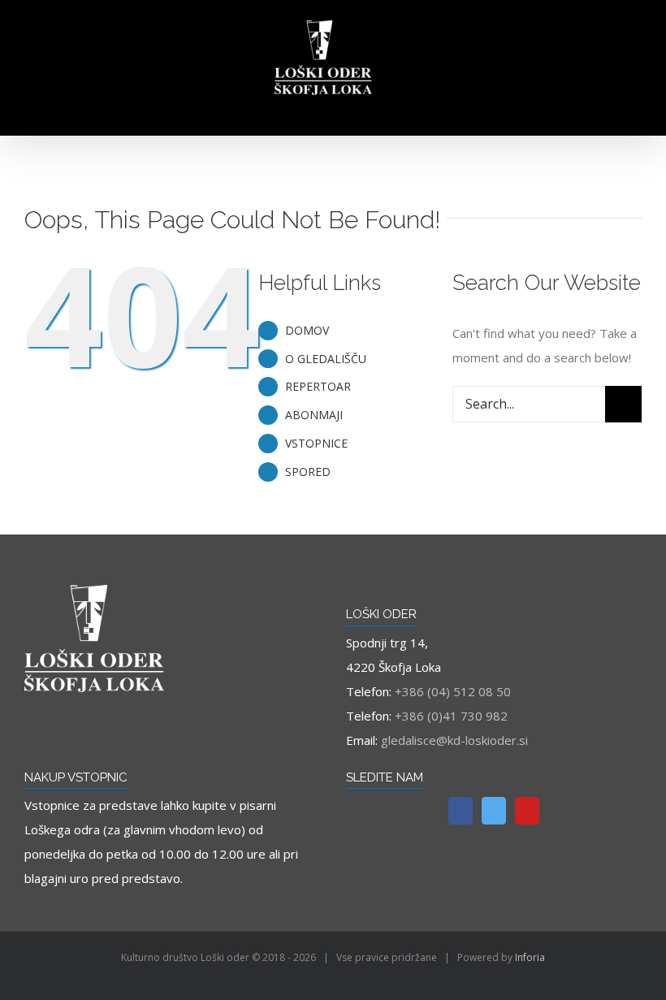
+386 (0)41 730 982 (451, 716)
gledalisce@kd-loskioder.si (454, 740)
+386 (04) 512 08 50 (453, 691)
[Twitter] (494, 811)
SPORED (308, 471)
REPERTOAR (318, 386)
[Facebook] (460, 811)
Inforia (530, 957)
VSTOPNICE (316, 443)
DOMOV (307, 330)
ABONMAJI (314, 414)
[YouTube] (527, 811)
